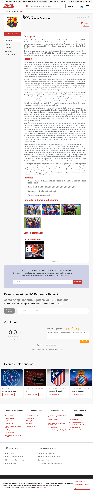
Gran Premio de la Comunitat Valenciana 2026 (56, 424)
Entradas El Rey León (67, 1)
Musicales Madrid (42, 1)
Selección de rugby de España (57, 430)
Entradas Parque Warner (12, 1)
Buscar (70, 6)
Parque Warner (9, 418)
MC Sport (29, 423)
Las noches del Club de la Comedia (13, 435)
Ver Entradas (12, 34)
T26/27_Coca (30, 421)
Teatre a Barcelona (74, 427)
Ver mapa (60, 304)
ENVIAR (84, 341)
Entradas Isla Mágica (28, 1)
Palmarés (8, 47)
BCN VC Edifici (30, 418)
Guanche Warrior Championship (53, 420)
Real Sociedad (30, 426)
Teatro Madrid (53, 1)
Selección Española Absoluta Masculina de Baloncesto (57, 416)
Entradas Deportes (57, 411)
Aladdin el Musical (10, 421)
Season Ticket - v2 (32, 415)
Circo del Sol (9, 423)
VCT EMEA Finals (53, 427)
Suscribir (77, 282)
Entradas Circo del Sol (82, 1)
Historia (7, 44)
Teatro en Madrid (74, 419)
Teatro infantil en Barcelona (77, 424)
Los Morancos (9, 432)
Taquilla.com (7, 4)
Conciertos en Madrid (75, 430)
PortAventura (9, 415)
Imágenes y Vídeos (11, 54)
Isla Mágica (8, 430)
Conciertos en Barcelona (76, 422)
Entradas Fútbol (36, 411)
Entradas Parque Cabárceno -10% (49, 456)
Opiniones (8, 51)
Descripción (9, 40)
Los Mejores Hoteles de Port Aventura (50, 463)
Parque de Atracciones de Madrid (13, 426)
